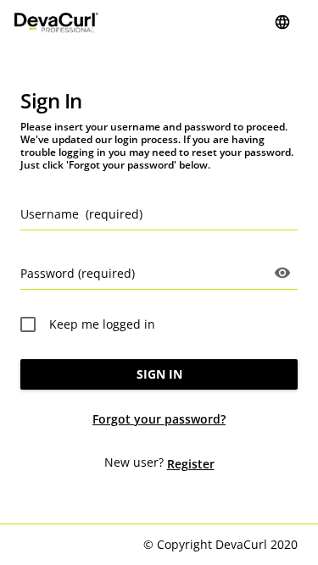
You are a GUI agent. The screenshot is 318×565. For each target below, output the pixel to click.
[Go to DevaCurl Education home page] (56, 22)
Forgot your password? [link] (159, 419)
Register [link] (191, 464)
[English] (282, 22)
